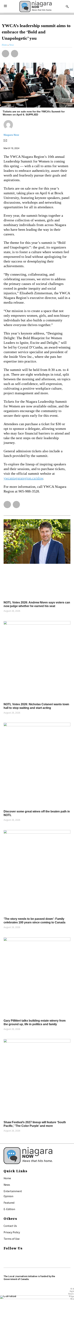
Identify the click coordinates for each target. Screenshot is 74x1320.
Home (7, 1178)
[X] (5, 1260)
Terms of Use (12, 1238)
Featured (9, 1202)
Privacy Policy (12, 1232)
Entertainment (13, 1191)
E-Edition (9, 1209)
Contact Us (10, 1226)
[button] (5, 53)
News (7, 1184)
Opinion (8, 1196)
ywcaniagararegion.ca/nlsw (23, 478)
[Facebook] (5, 1255)
